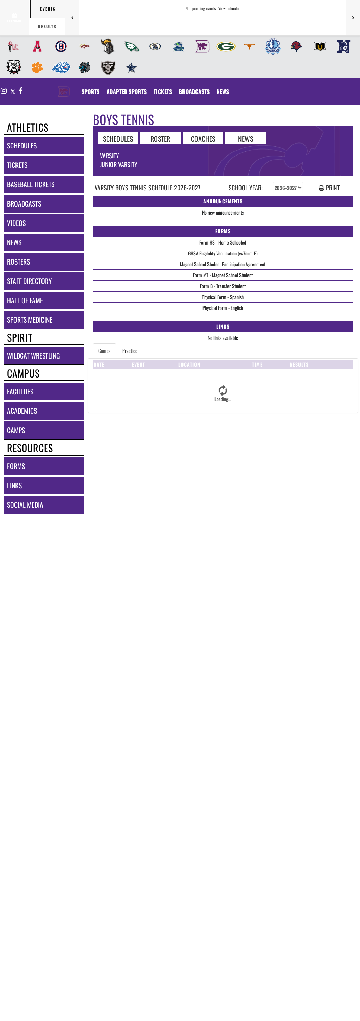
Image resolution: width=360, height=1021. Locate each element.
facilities (20, 391)
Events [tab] (48, 9)
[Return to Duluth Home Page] (63, 87)
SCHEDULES (118, 138)
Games (104, 350)
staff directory (29, 281)
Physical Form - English (222, 307)
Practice (129, 350)
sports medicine (29, 320)
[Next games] (353, 17)
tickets (17, 165)
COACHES (203, 138)
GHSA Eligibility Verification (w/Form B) (223, 253)
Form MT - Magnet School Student (223, 275)
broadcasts (24, 203)
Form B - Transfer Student (223, 286)
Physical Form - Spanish (223, 296)
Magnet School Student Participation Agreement (222, 264)
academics (22, 411)
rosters (18, 261)
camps (16, 430)
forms (16, 466)
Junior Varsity (118, 164)
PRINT (332, 187)
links (14, 485)
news (14, 242)
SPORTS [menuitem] (90, 91)
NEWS (245, 138)
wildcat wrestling (33, 355)
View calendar (229, 8)
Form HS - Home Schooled (222, 242)
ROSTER (160, 138)
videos (16, 223)
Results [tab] (47, 26)
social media (25, 505)
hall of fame (25, 300)
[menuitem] (12, 46)
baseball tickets (30, 184)
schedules (22, 145)
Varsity (109, 155)
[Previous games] (72, 17)
